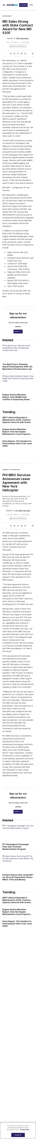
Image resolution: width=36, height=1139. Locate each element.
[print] (33, 54)
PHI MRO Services (22, 511)
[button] (3, 5)
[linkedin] (14, 54)
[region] (18, 1130)
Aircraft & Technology (11, 469)
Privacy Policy (24, 1129)
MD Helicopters (22, 38)
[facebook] (11, 54)
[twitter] (18, 54)
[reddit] (22, 54)
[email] (25, 54)
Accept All (18, 1135)
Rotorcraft (7, 16)
